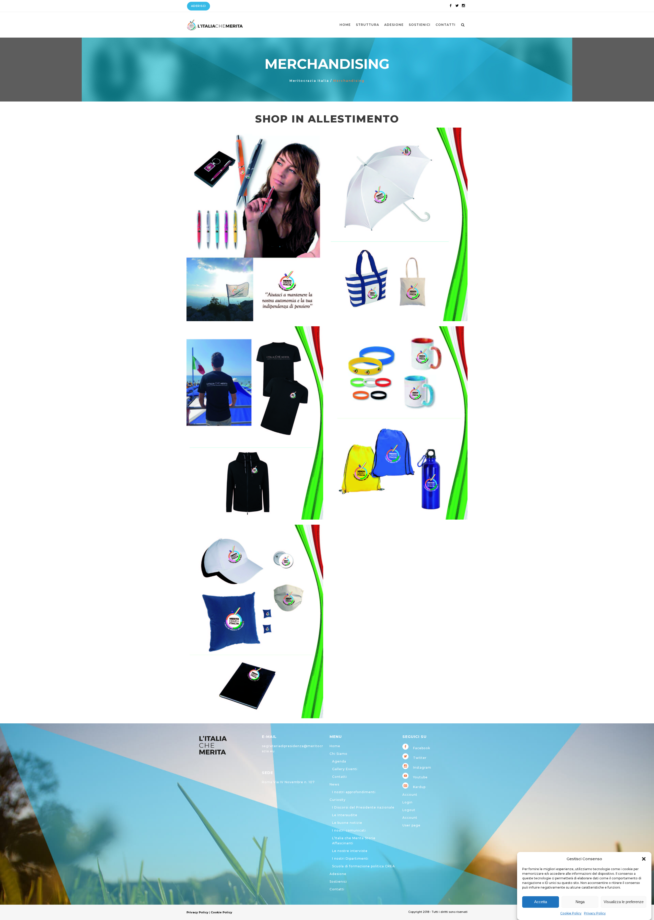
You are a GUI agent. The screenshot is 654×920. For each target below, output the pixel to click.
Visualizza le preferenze (624, 902)
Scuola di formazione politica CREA (363, 866)
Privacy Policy (595, 913)
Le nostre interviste (350, 851)
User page (411, 825)
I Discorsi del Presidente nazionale (363, 807)
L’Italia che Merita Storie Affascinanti (354, 840)
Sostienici (338, 881)
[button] (643, 858)
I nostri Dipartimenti (350, 858)
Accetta (540, 902)
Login (407, 802)
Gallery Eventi (344, 769)
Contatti (339, 777)
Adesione (338, 874)
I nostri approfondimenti (354, 792)
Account (409, 794)
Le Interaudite (344, 815)
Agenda (339, 761)
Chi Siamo (338, 754)
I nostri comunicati (349, 830)
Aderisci (198, 6)
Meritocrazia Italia (309, 81)
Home (335, 746)
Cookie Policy (570, 913)
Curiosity (338, 800)
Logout (408, 810)
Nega (580, 902)
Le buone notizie (347, 823)
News (334, 784)
